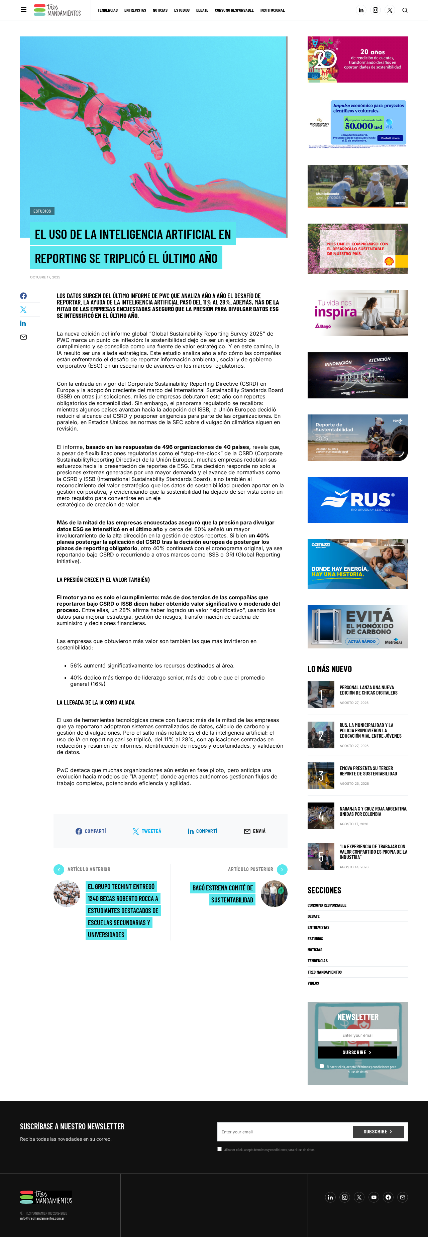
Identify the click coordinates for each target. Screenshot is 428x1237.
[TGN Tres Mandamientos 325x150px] (358, 437)
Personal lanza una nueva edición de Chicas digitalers (369, 690)
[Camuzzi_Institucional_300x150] (358, 564)
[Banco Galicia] (358, 185)
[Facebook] (388, 1197)
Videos (313, 983)
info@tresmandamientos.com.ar (42, 1218)
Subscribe (354, 1052)
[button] (23, 10)
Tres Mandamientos (325, 972)
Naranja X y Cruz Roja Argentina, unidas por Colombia (373, 811)
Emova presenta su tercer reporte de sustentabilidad (368, 770)
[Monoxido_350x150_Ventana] (358, 626)
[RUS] (358, 499)
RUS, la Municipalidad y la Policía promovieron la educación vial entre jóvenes (371, 730)
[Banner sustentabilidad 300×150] (358, 248)
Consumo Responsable (327, 905)
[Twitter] (390, 10)
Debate (314, 916)
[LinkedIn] (361, 10)
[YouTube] (373, 1197)
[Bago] (358, 312)
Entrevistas (318, 927)
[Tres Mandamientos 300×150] (358, 123)
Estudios (42, 211)
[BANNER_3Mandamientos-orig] (358, 58)
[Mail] (402, 1197)
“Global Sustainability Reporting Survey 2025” (207, 333)
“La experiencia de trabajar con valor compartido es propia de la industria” (373, 851)
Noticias (315, 949)
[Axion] (358, 374)
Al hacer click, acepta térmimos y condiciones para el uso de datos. (361, 1069)
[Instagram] (375, 10)
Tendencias (318, 960)
